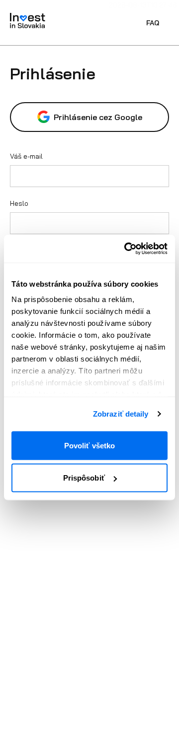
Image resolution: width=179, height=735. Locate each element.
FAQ (152, 22)
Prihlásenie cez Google (98, 117)
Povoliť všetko (89, 445)
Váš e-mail (26, 156)
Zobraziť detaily (121, 414)
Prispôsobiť (84, 478)
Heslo (19, 203)
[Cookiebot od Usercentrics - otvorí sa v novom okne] (126, 249)
